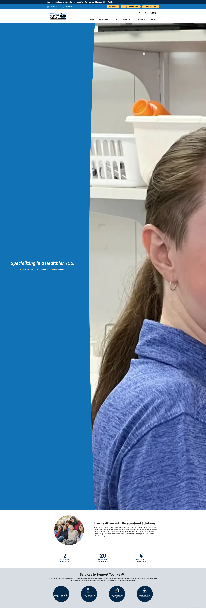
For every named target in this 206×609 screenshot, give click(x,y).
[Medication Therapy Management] (117, 590)
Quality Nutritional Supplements (144, 596)
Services (116, 19)
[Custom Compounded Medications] (61, 590)
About (92, 19)
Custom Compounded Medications (61, 596)
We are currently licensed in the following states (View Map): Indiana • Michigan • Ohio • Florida (79, 2)
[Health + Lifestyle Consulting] (89, 590)
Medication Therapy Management (117, 596)
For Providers (142, 19)
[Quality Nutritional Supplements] (145, 590)
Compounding (103, 19)
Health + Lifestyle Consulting (89, 596)
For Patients (126, 19)
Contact (153, 19)
